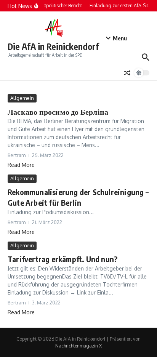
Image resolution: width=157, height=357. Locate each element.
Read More (21, 165)
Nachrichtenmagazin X (78, 346)
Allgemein (22, 98)
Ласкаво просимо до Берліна (58, 111)
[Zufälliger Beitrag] (127, 73)
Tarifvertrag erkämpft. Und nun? (62, 259)
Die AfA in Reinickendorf (53, 46)
